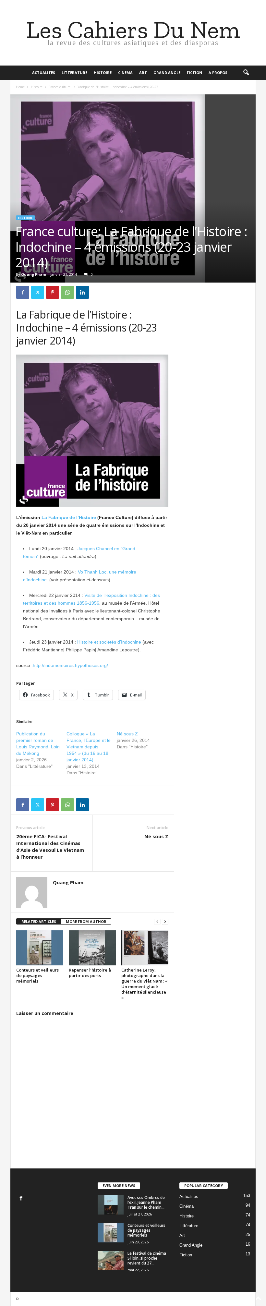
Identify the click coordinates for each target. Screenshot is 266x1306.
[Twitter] (37, 292)
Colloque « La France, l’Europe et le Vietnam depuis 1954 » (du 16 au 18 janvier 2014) (88, 746)
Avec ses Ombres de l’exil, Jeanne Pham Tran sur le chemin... (146, 1202)
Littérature (74, 72)
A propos (218, 72)
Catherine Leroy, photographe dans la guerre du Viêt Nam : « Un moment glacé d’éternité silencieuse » (144, 983)
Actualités (43, 72)
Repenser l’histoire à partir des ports (90, 972)
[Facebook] (22, 292)
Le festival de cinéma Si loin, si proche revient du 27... (146, 1258)
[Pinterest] (52, 292)
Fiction (194, 72)
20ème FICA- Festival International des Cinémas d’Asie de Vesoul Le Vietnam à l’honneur (50, 846)
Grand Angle (166, 72)
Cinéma (125, 72)
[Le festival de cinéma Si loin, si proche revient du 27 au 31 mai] (111, 1260)
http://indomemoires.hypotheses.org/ (70, 665)
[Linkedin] (82, 292)
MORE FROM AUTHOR (86, 921)
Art (143, 72)
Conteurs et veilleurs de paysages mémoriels (37, 975)
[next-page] (165, 921)
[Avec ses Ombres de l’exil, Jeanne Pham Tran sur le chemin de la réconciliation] (111, 1205)
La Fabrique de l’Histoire (69, 517)
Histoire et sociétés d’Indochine (109, 642)
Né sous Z (127, 733)
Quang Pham (33, 274)
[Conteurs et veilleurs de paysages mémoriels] (39, 947)
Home (20, 87)
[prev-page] (157, 921)
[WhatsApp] (67, 292)
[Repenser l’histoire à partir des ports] (92, 947)
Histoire (103, 72)
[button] (246, 73)
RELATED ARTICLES (38, 921)
